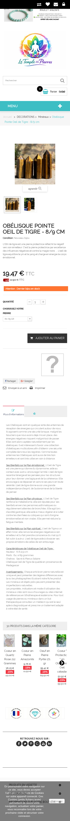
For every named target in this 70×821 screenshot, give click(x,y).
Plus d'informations (13, 414)
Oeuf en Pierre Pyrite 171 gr (44, 657)
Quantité (8, 301)
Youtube (43, 743)
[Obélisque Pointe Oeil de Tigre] (12, 204)
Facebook (19, 743)
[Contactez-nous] (56, 4)
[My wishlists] (48, 4)
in (49, 743)
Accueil (7, 116)
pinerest (31, 743)
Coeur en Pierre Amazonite (27, 655)
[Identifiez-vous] (63, 4)
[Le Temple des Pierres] (35, 49)
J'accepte (57, 801)
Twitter (25, 743)
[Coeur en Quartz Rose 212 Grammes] (10, 640)
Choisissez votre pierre (13, 311)
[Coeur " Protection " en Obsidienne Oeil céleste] (62, 640)
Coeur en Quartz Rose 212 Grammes (10, 657)
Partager (11, 381)
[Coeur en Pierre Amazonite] (27, 640)
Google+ (28, 381)
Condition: (8, 238)
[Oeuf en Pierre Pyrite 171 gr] (44, 640)
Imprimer (40, 388)
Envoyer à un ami (17, 388)
